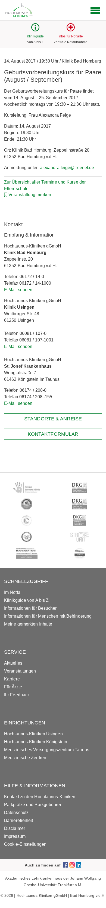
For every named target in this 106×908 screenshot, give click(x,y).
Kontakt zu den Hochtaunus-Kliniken (39, 796)
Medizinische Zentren (25, 757)
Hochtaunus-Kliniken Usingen (33, 734)
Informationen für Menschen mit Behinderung (48, 616)
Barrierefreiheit (18, 820)
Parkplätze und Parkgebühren (33, 804)
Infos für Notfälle (70, 36)
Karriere (12, 679)
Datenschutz (16, 812)
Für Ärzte (13, 687)
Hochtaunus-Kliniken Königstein (35, 741)
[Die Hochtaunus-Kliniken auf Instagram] (72, 865)
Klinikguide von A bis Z (26, 600)
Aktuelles (13, 663)
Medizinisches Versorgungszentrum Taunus (46, 749)
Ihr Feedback (17, 694)
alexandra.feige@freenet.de (67, 167)
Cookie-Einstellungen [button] (25, 844)
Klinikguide (35, 36)
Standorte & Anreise (53, 418)
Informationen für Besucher (30, 608)
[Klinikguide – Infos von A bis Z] (35, 30)
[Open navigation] (95, 10)
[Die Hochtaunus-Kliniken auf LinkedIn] (78, 865)
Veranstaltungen (20, 671)
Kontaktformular (53, 434)
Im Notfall (13, 592)
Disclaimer (14, 828)
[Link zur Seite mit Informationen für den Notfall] (71, 30)
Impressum (15, 836)
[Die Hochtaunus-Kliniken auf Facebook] (65, 865)
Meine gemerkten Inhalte (28, 624)
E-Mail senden (18, 289)
